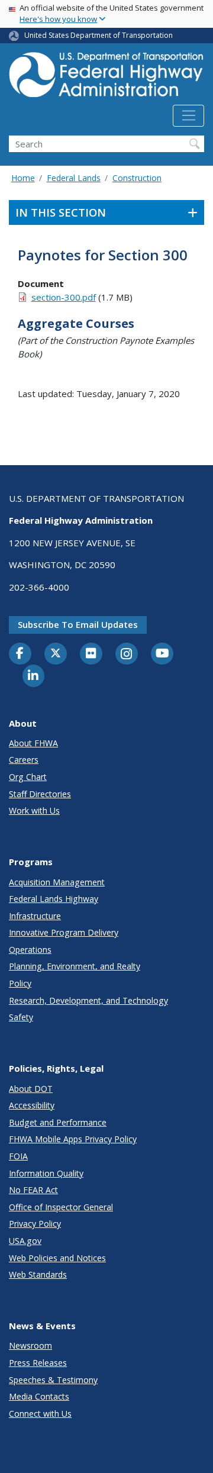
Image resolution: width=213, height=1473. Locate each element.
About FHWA (33, 743)
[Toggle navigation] (188, 116)
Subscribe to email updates (78, 624)
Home (23, 177)
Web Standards (38, 1274)
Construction (137, 177)
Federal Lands (74, 177)
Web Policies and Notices (57, 1258)
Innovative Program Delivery (63, 932)
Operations (30, 949)
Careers (23, 759)
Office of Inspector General (61, 1207)
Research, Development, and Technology (88, 1000)
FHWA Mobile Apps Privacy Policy (73, 1139)
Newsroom (30, 1345)
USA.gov (25, 1240)
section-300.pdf (63, 297)
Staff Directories (40, 794)
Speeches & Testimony (53, 1379)
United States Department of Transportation (98, 35)
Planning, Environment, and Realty (74, 966)
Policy (20, 983)
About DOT (31, 1088)
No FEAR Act (33, 1189)
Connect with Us (40, 1413)
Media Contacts (39, 1396)
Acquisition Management (57, 882)
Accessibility (31, 1105)
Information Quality (46, 1173)
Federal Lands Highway (53, 898)
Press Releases (38, 1362)
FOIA (18, 1156)
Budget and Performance (57, 1122)
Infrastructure (35, 915)
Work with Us (34, 810)
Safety (21, 1017)
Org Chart (28, 776)
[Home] (106, 78)
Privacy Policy (35, 1223)
